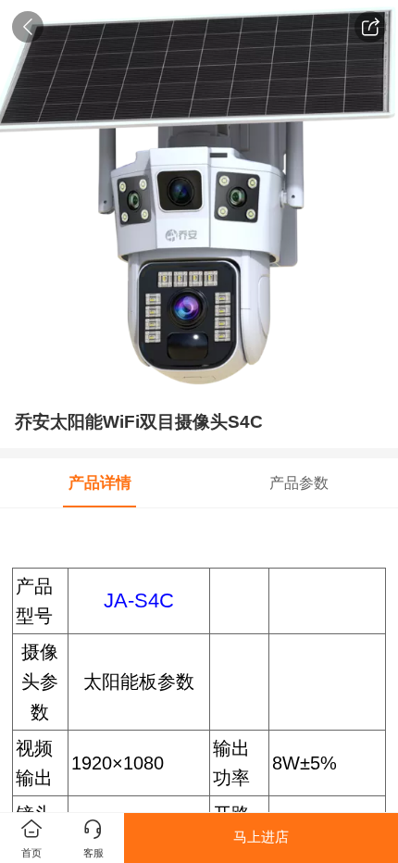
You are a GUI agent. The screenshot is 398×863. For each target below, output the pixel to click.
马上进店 (261, 837)
